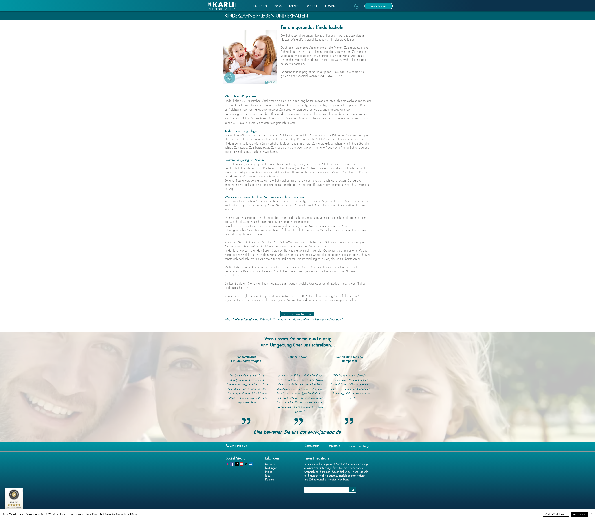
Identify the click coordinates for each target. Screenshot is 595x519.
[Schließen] (591, 514)
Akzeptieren (579, 514)
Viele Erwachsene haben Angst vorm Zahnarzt (253, 201)
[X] (246, 464)
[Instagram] (227, 464)
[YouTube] (241, 464)
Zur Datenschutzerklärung (125, 514)
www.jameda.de (324, 432)
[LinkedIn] (251, 464)
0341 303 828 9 (239, 445)
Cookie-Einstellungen (555, 514)
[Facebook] (232, 464)
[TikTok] (237, 464)
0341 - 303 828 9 (330, 76)
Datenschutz (312, 445)
